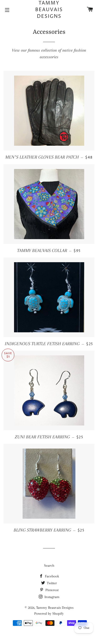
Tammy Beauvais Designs (49, 10)
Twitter (51, 583)
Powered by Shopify (49, 613)
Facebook (51, 576)
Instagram (51, 597)
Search (49, 565)
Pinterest (51, 590)
